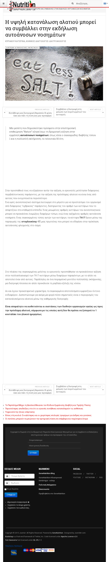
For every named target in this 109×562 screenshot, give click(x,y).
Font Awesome (11, 540)
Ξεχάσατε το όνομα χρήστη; (18, 505)
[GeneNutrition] (22, 3)
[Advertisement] (54, 163)
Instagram (90, 478)
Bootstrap (9, 537)
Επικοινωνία (44, 489)
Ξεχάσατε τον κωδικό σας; (18, 508)
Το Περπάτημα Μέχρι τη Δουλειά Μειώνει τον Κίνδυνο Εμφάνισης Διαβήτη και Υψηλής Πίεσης (48, 405)
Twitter (89, 474)
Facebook (77, 474)
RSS (100, 478)
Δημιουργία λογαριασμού (17, 502)
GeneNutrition (57, 533)
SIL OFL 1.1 (37, 540)
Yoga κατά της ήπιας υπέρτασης (20, 412)
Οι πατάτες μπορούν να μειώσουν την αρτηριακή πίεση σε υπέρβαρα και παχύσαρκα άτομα (46, 419)
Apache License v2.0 (69, 537)
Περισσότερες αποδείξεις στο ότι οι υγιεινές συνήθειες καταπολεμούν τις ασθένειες (44, 408)
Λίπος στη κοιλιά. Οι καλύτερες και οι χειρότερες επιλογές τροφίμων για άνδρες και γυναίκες (48, 415)
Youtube (77, 478)
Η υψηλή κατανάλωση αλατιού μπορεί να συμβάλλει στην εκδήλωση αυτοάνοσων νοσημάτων (50, 28)
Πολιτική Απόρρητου (47, 485)
